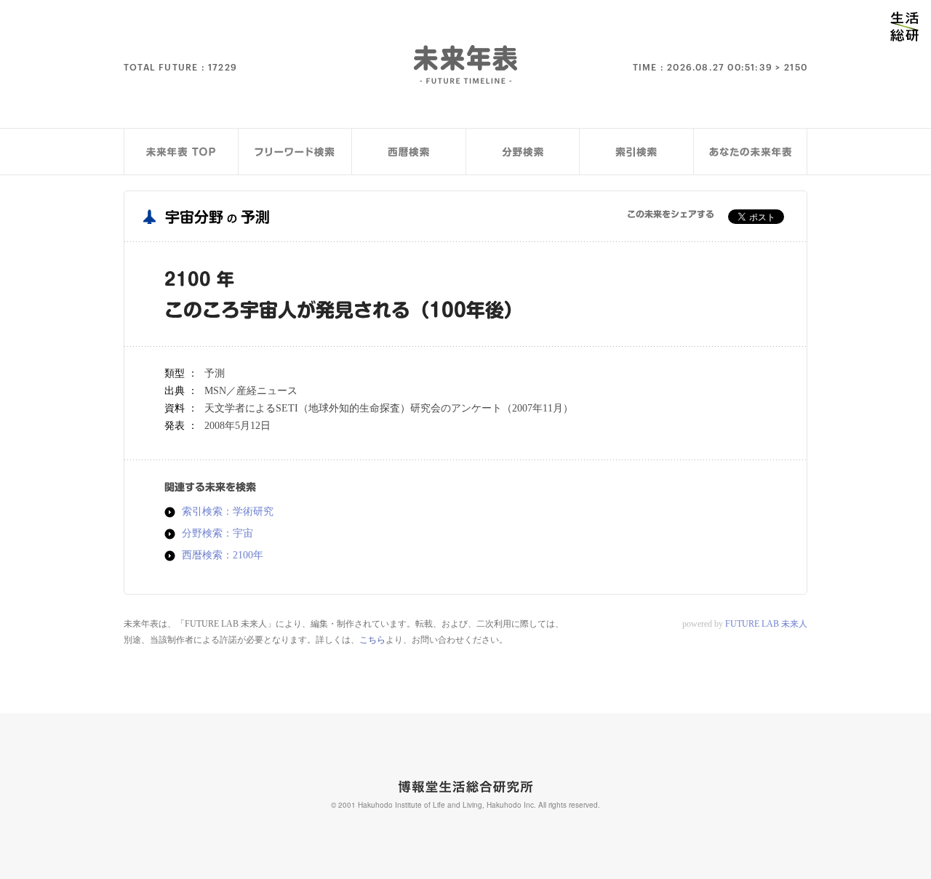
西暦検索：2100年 (222, 555)
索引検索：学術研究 (227, 512)
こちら (372, 640)
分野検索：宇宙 (217, 534)
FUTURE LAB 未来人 (766, 624)
